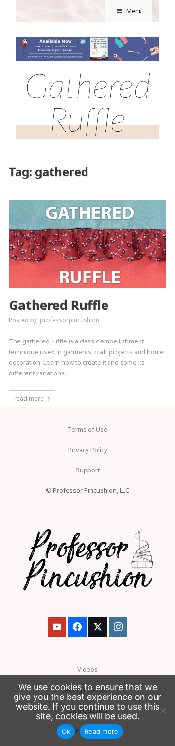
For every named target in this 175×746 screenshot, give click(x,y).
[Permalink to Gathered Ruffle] (87, 202)
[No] (163, 710)
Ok (66, 731)
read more (29, 398)
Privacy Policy (87, 449)
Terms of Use (87, 429)
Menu (134, 11)
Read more (101, 731)
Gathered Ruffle (58, 305)
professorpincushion (69, 320)
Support (88, 470)
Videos (87, 669)
